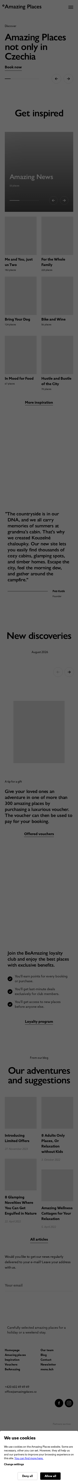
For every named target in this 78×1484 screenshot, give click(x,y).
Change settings (14, 1464)
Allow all (50, 1476)
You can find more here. (28, 1458)
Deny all (27, 1476)
